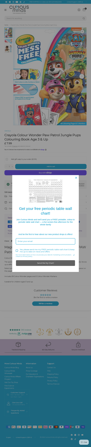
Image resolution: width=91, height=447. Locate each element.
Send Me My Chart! (45, 263)
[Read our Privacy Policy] (74, 255)
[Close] (76, 177)
